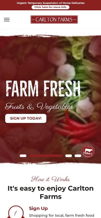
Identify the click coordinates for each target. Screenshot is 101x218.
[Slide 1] (23, 155)
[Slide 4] (78, 155)
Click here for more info (50, 7)
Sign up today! (25, 118)
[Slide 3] (68, 155)
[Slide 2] (46, 155)
